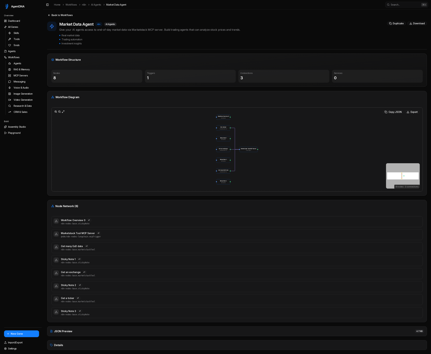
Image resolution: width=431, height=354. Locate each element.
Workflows (71, 4)
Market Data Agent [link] (116, 4)
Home (57, 4)
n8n (84, 4)
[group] (223, 117)
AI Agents (96, 4)
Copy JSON (395, 111)
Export (414, 111)
